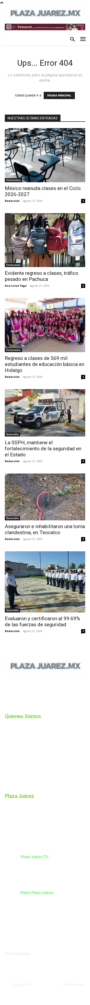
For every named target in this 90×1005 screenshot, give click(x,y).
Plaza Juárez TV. (35, 856)
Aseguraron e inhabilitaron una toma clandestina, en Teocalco (45, 529)
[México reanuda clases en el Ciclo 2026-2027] (45, 155)
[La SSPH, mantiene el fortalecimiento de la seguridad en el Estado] (45, 413)
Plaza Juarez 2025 (46, 984)
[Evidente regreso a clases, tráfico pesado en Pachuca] (45, 240)
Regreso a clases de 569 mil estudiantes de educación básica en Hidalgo (44, 364)
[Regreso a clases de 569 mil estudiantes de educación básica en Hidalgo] (45, 325)
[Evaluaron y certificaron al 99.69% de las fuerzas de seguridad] (45, 582)
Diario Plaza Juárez (36, 892)
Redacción (12, 201)
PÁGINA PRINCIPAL (59, 95)
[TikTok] (43, 707)
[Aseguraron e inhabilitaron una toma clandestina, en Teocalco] (45, 496)
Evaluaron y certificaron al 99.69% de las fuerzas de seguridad (42, 621)
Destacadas (13, 180)
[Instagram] (19, 707)
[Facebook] (7, 707)
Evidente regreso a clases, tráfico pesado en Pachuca (41, 276)
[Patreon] (31, 707)
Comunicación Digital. (68, 988)
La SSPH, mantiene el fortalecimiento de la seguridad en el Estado (43, 449)
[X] (55, 707)
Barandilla (12, 434)
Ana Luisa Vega (16, 285)
